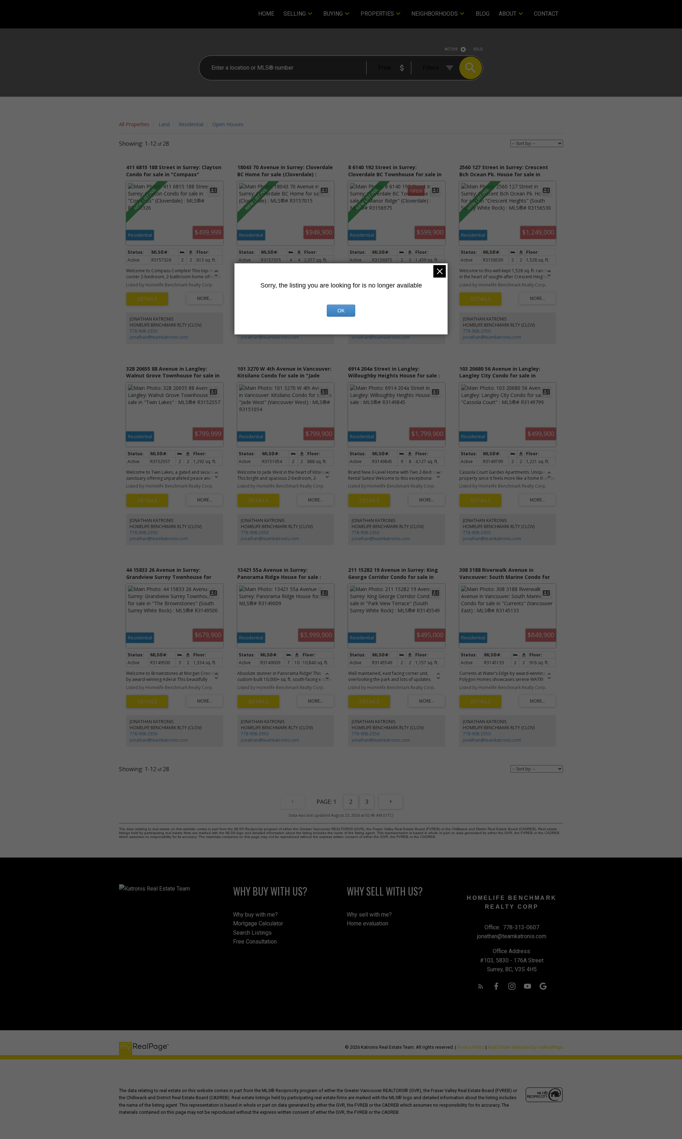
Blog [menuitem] (482, 13)
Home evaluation (367, 923)
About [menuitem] (507, 13)
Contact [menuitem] (546, 13)
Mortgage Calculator (258, 923)
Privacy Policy (471, 1047)
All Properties (134, 124)
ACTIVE (451, 49)
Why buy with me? (255, 914)
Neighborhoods (434, 13)
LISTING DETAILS (147, 298)
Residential (191, 124)
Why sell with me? (369, 914)
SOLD (478, 49)
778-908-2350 (143, 331)
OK (341, 310)
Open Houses (228, 124)
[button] (480, 986)
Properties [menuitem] (377, 13)
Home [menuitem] (266, 13)
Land (164, 124)
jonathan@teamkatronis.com (159, 337)
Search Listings (252, 932)
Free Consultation (255, 941)
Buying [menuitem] (333, 13)
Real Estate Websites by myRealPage (525, 1047)
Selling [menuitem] (294, 13)
